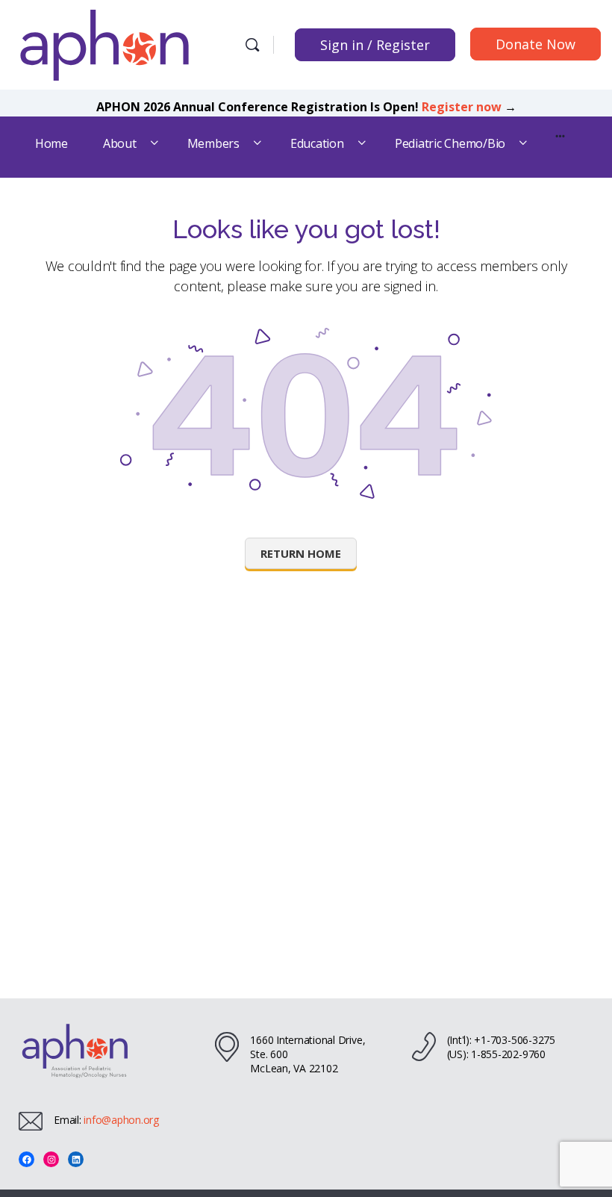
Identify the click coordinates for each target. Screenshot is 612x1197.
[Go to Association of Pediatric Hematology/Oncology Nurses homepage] (104, 43)
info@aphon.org (121, 1120)
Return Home (300, 553)
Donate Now (535, 44)
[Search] (252, 45)
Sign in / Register (375, 45)
